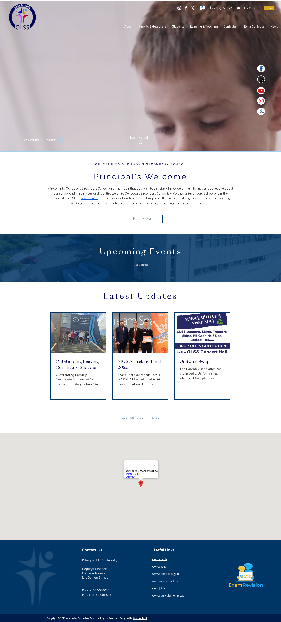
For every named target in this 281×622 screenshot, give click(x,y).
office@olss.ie (250, 8)
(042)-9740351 (223, 8)
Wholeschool (140, 618)
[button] (128, 26)
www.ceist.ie (89, 198)
